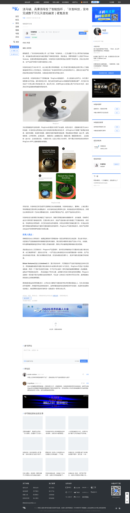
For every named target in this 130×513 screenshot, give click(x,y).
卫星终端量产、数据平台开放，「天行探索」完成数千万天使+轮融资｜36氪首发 (33, 432)
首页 (17, 16)
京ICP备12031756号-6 (67, 511)
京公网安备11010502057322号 (92, 511)
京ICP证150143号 (78, 511)
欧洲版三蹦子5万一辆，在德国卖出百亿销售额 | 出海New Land (106, 57)
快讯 (17, 19)
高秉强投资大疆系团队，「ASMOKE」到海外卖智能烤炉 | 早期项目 (106, 65)
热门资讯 (51, 488)
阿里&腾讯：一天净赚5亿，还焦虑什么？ (106, 180)
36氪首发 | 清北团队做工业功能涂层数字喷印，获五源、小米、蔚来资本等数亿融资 (78, 453)
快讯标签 (51, 498)
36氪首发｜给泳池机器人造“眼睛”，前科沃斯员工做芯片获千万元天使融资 (32, 453)
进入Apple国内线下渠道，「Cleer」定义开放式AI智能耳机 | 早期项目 (106, 50)
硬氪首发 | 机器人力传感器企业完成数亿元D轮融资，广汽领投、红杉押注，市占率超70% (55, 453)
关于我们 (35, 491)
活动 (17, 36)
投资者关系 (26, 498)
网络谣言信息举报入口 (29, 503)
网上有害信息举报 (101, 508)
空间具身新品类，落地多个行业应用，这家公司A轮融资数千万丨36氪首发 (55, 474)
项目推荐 (26, 298)
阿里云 (40, 508)
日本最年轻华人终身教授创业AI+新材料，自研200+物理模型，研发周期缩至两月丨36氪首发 (55, 432)
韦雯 (24, 18)
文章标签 (51, 495)
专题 (17, 33)
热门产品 (51, 491)
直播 (17, 26)
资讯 (17, 23)
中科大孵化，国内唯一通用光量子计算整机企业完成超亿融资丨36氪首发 (33, 474)
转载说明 (55, 296)
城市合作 (25, 488)
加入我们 (35, 498)
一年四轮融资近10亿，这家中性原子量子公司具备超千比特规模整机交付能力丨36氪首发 (78, 432)
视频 (17, 30)
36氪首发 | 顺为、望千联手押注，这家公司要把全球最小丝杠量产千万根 (78, 474)
